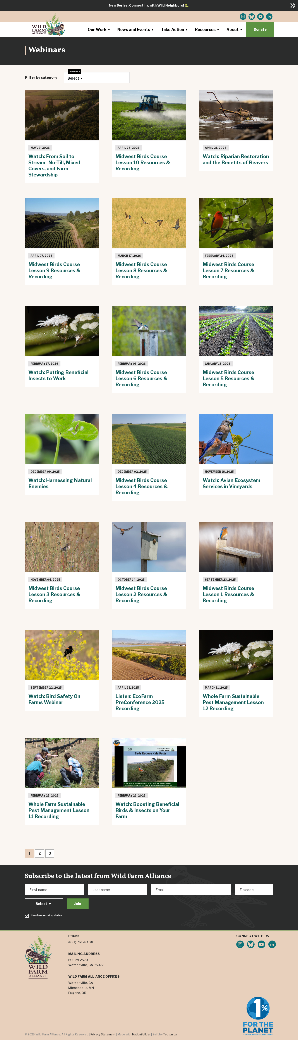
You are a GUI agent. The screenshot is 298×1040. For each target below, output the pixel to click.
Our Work (97, 29)
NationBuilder (141, 1034)
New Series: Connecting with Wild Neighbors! (146, 5)
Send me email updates (46, 915)
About (232, 29)
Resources (205, 29)
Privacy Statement (103, 1034)
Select (73, 78)
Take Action (172, 29)
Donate (260, 29)
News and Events (133, 29)
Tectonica (170, 1034)
